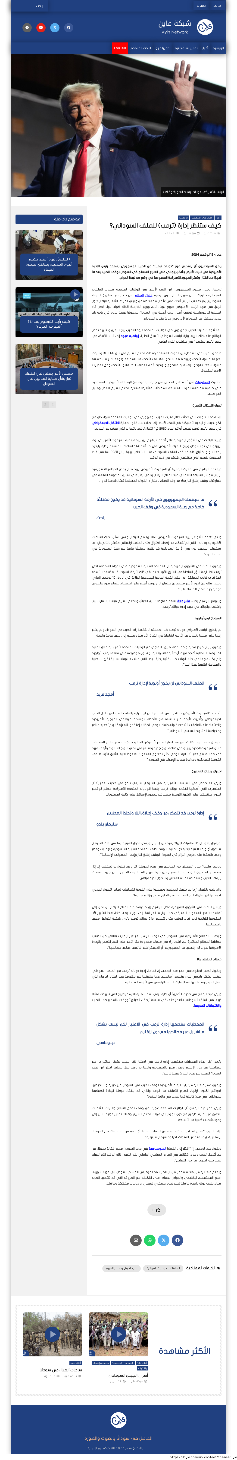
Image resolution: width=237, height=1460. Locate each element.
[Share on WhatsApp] (150, 1240)
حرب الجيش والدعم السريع (121, 1268)
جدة (180, 601)
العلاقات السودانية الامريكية (163, 1268)
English (120, 48)
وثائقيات (142, 1368)
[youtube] (41, 27)
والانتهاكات (213, 1005)
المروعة (199, 1005)
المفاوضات (202, 382)
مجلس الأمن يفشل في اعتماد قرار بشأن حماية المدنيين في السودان (49, 378)
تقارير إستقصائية (186, 48)
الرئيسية (218, 48)
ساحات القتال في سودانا (61, 1370)
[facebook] (68, 27)
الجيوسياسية (157, 1148)
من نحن (217, 5)
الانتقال (114, 423)
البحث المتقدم (141, 48)
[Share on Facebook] (177, 1240)
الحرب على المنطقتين (201, 218)
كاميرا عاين (163, 48)
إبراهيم (134, 336)
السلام (139, 295)
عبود (124, 336)
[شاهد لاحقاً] (27, 27)
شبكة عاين (210, 233)
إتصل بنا (201, 5)
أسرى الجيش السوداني (128, 1375)
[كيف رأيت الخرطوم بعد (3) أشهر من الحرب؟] (49, 312)
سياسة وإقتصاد (101, 1363)
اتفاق (148, 295)
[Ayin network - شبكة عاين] (188, 27)
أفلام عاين (142, 1363)
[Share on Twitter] (163, 1240)
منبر (187, 601)
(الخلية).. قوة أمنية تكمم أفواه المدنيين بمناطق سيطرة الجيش (49, 264)
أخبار (205, 48)
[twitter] (54, 27)
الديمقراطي (100, 423)
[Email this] (136, 1240)
